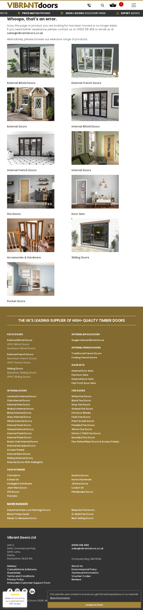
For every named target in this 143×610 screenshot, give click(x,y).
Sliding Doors (80, 257)
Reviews (76, 579)
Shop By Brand (16, 469)
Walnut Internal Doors (20, 408)
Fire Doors (14, 214)
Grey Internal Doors (19, 417)
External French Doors (86, 83)
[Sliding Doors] (95, 251)
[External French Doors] (95, 76)
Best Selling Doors (82, 518)
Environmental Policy (84, 569)
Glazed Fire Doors (82, 408)
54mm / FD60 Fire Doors (86, 433)
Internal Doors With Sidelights (25, 462)
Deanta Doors (80, 475)
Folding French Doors (84, 357)
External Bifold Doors (21, 83)
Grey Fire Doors (81, 404)
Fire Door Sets (80, 375)
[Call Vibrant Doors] (89, 5)
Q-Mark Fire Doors (82, 514)
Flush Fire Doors (81, 417)
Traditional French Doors (86, 353)
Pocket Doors (16, 301)
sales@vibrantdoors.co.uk (25, 33)
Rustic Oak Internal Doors (22, 441)
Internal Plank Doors (19, 437)
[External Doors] (30, 120)
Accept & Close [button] (94, 604)
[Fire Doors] (30, 207)
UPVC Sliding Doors (19, 377)
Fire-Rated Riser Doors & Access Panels (95, 441)
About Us (77, 566)
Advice (124, 13)
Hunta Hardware (82, 479)
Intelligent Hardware (19, 483)
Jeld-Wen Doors (17, 487)
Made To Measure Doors (21, 518)
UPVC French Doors (19, 362)
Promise (30, 13)
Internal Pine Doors (18, 404)
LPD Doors (13, 492)
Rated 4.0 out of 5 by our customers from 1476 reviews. (15, 601)
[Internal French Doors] (30, 164)
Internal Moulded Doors (21, 445)
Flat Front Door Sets (84, 383)
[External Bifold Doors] (30, 76)
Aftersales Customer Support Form (28, 583)
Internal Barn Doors (18, 454)
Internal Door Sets (82, 371)
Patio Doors (15, 334)
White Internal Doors (19, 421)
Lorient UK (78, 487)
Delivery (12, 566)
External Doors (17, 126)
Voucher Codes (81, 576)
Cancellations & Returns (21, 569)
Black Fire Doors (81, 400)
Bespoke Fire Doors (83, 510)
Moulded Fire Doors (83, 437)
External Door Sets (83, 379)
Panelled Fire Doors (83, 425)
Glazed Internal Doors (20, 429)
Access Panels (15, 450)
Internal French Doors (21, 170)
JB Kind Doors (80, 483)
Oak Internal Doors (18, 400)
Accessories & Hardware (24, 257)
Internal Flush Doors (19, 425)
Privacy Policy (15, 579)
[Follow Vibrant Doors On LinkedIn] (33, 593)
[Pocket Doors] (30, 295)
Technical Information (85, 573)
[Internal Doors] (95, 164)
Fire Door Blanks (81, 413)
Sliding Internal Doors (20, 458)
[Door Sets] (95, 207)
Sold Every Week (80, 13)
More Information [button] (60, 598)
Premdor (12, 496)
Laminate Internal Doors (21, 396)
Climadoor (13, 475)
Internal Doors (81, 170)
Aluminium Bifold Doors (21, 348)
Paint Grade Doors (83, 421)
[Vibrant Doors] (38, 5)
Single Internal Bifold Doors (88, 340)
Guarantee (13, 573)
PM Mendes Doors (82, 492)
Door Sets (78, 214)
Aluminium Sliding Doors (21, 372)
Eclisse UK (13, 479)
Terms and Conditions (20, 576)
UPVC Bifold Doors (18, 344)
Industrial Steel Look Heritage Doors (28, 510)
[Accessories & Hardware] (30, 251)
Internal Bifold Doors (86, 126)
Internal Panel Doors (19, 433)
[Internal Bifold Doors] (95, 120)
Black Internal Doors (19, 413)
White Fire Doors (81, 396)
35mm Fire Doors (82, 429)
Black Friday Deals (18, 514)
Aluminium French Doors (22, 358)
